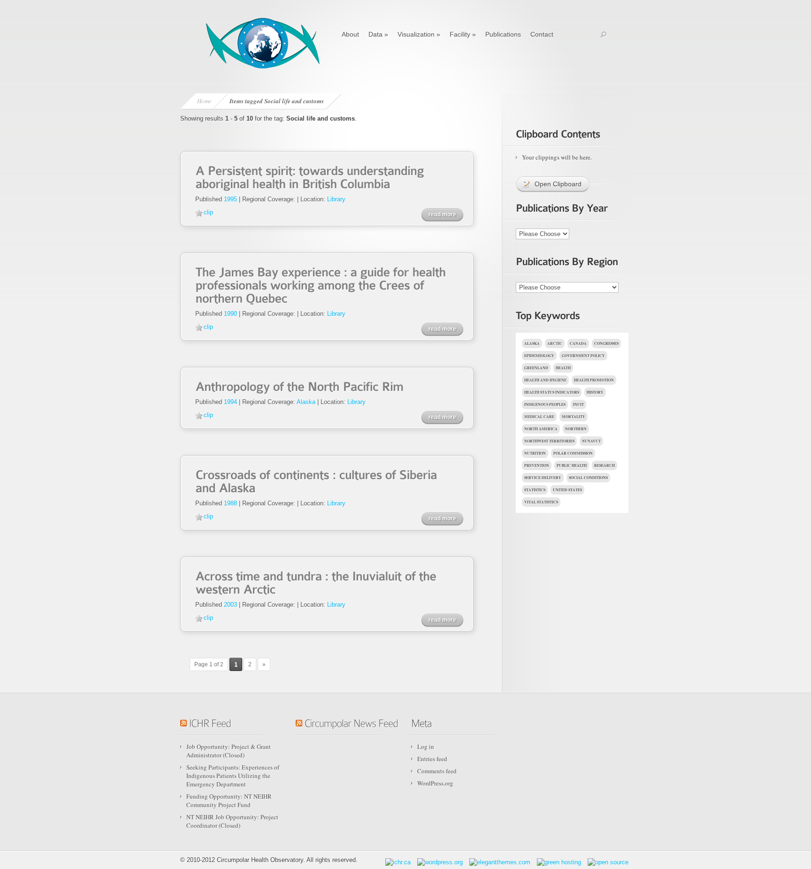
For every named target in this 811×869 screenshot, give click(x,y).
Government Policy (583, 355)
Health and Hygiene (545, 380)
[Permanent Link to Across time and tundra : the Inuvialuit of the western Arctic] (317, 581)
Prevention (536, 465)
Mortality (573, 416)
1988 (230, 503)
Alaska (306, 401)
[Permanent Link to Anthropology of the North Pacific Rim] (299, 385)
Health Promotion (594, 380)
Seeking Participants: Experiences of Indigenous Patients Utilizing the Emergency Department (232, 775)
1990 (230, 313)
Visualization (419, 34)
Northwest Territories (549, 441)
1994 (230, 401)
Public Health (572, 465)
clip (208, 212)
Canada (578, 343)
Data (378, 34)
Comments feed (437, 771)
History (595, 392)
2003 (230, 604)
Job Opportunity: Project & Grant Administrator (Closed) (228, 750)
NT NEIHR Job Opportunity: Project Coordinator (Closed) (232, 821)
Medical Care (539, 416)
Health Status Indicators (551, 392)
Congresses (606, 343)
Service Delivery (542, 477)
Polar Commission (573, 453)
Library (336, 199)
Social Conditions (588, 477)
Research (604, 465)
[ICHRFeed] (210, 722)
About (350, 34)
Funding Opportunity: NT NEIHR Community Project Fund (229, 800)
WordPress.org (435, 783)
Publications (503, 34)
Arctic (554, 343)
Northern (576, 429)
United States (567, 490)
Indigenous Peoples (545, 404)
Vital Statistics (541, 502)
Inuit (578, 404)
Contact (541, 34)
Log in (425, 746)
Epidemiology (539, 355)
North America (541, 429)
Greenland (536, 368)
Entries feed (432, 759)
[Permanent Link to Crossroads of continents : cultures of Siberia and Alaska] (317, 480)
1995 (230, 199)
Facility (463, 34)
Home (204, 101)
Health (563, 368)
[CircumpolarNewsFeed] (351, 722)
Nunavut (591, 441)
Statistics (534, 490)
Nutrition (535, 453)
